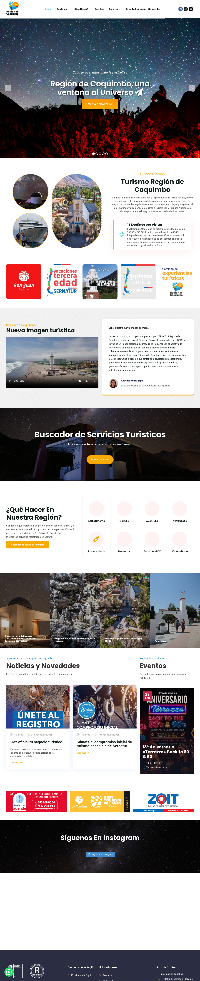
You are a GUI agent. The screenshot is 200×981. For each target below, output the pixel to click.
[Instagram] (186, 9)
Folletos (113, 9)
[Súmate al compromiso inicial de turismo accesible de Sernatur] (105, 707)
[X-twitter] (191, 9)
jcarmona (18, 734)
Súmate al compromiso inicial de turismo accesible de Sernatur (104, 744)
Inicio (48, 9)
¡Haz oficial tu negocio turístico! (36, 742)
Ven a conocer (98, 104)
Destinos (62, 9)
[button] (9, 972)
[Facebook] (180, 9)
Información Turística (172, 974)
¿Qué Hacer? (81, 9)
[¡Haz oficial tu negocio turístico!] (38, 707)
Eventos (99, 9)
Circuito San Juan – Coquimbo (142, 9)
